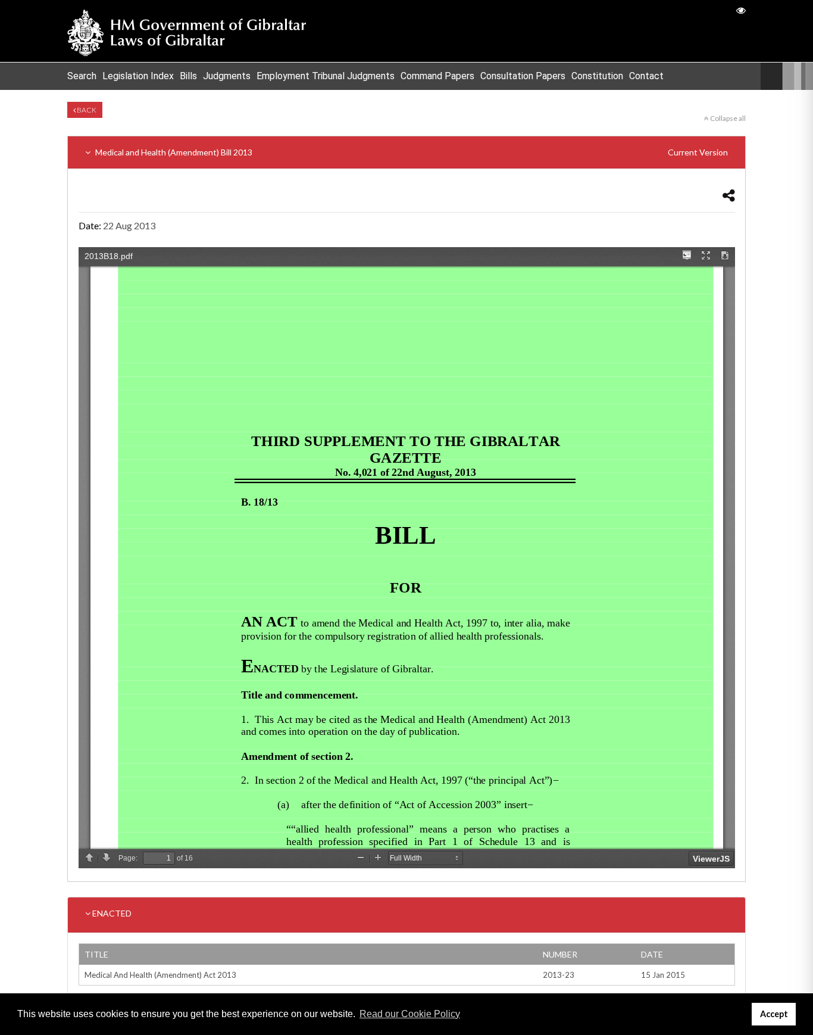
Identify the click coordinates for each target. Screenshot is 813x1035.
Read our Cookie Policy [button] (409, 1014)
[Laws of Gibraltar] (187, 31)
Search (81, 76)
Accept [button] (774, 1014)
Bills (188, 76)
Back (86, 109)
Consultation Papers (522, 76)
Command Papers (437, 76)
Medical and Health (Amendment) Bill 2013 (410, 152)
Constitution (597, 76)
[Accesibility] (741, 10)
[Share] (729, 195)
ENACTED (111, 913)
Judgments (227, 76)
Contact (646, 76)
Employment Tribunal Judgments (326, 76)
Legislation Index (138, 76)
